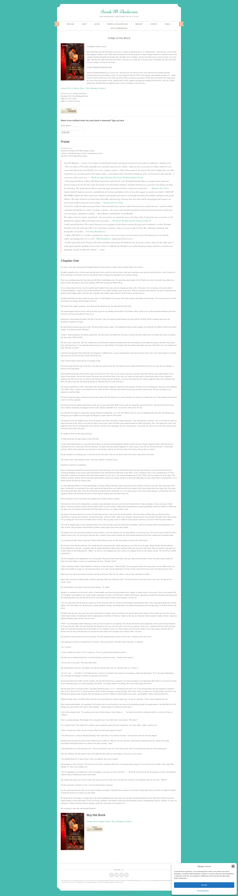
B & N (70, 88)
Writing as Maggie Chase (117, 24)
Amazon (64, 88)
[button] (233, 866)
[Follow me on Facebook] (111, 875)
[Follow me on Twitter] (116, 875)
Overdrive (102, 88)
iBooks (76, 88)
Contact (153, 24)
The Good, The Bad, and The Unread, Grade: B (131, 220)
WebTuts (136, 894)
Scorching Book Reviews (96, 231)
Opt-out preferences (203, 890)
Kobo (82, 88)
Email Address (66, 125)
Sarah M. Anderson (119, 11)
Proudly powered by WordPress (108, 894)
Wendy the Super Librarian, (117, 177)
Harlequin (93, 88)
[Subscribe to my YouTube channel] (126, 875)
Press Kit (139, 24)
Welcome (70, 24)
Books (97, 24)
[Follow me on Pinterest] (121, 875)
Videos (167, 24)
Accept (204, 885)
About (84, 24)
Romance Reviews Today (113, 202)
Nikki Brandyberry (103, 238)
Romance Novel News (160, 188)
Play (87, 88)
